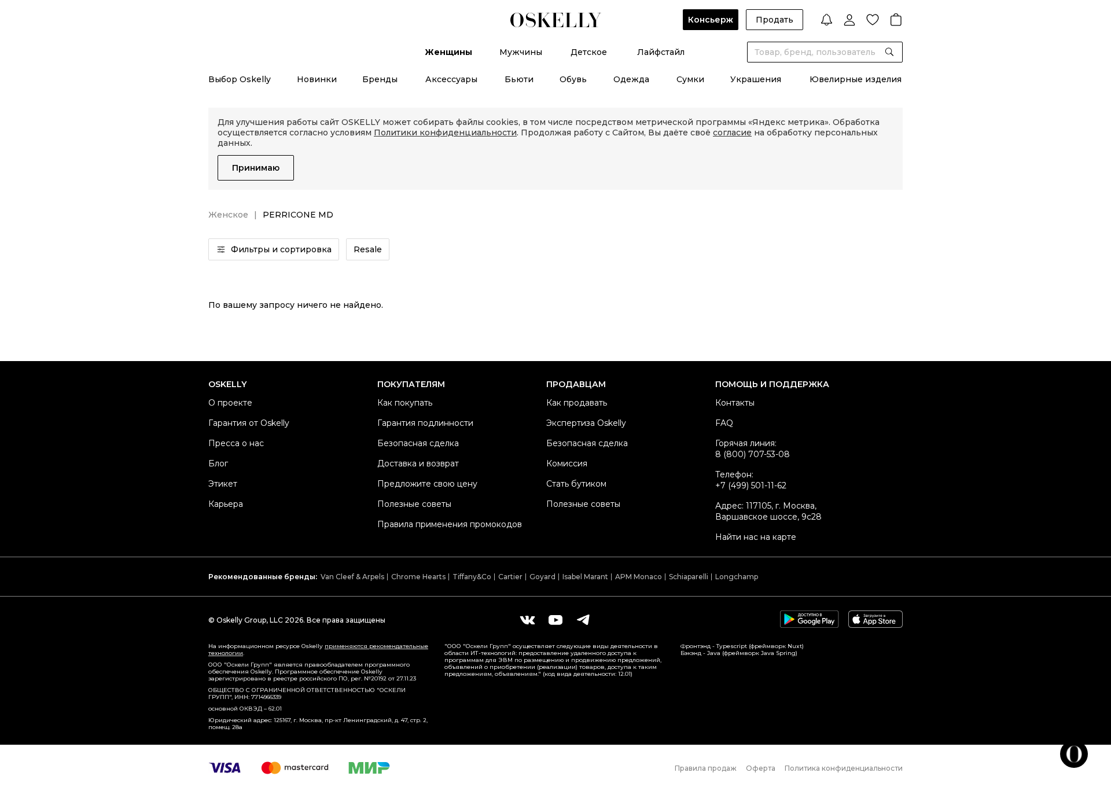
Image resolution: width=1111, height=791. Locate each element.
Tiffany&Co (472, 576)
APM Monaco (638, 576)
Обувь (573, 79)
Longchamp (736, 576)
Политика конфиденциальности (844, 768)
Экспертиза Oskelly (586, 423)
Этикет (222, 484)
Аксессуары (451, 79)
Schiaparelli (688, 576)
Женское (228, 214)
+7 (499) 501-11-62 (750, 485)
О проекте (230, 403)
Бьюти (519, 79)
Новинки (317, 79)
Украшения (755, 79)
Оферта (760, 768)
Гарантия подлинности (425, 423)
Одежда (631, 79)
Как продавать (576, 403)
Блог (218, 463)
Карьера (225, 504)
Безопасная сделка (418, 443)
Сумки (690, 79)
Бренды (380, 79)
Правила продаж (706, 768)
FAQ (724, 423)
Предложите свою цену (427, 484)
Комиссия (566, 463)
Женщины (448, 52)
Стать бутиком (576, 484)
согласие (732, 132)
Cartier (510, 576)
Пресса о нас (236, 443)
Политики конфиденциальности (445, 132)
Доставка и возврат (418, 463)
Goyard (542, 576)
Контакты (735, 403)
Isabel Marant (585, 576)
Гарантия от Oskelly (248, 423)
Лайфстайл (661, 52)
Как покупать (404, 403)
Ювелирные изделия (856, 79)
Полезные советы (414, 504)
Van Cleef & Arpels (352, 576)
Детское (589, 52)
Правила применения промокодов (449, 524)
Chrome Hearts (418, 576)
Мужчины (520, 52)
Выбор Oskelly (239, 79)
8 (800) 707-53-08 (752, 454)
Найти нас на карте (755, 537)
